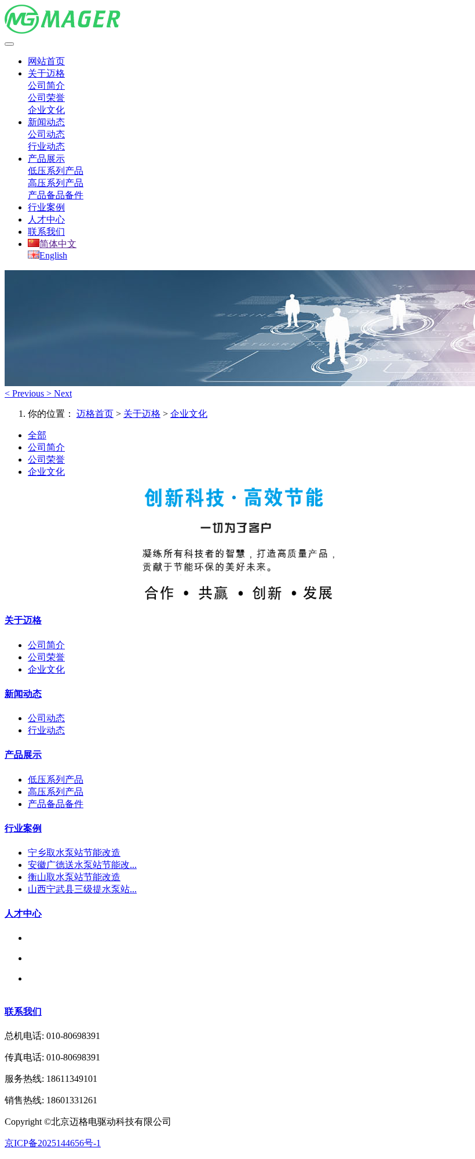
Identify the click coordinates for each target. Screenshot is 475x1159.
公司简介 (46, 85)
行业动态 (46, 146)
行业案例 (46, 207)
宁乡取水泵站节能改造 (74, 853)
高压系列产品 (55, 183)
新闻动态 (46, 122)
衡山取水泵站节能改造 (74, 877)
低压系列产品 (55, 171)
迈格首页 (95, 414)
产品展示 (46, 159)
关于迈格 (46, 73)
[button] (25, 393)
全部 (37, 435)
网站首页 (46, 61)
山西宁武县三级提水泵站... (82, 889)
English (53, 255)
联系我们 (46, 232)
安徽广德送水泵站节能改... (82, 865)
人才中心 (46, 219)
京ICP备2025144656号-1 (53, 1143)
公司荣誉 (46, 98)
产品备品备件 (55, 195)
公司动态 (46, 134)
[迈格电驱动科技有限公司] (237, 20)
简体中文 (57, 244)
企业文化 (46, 110)
